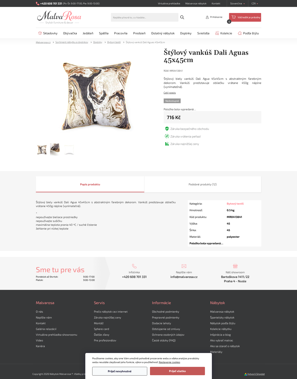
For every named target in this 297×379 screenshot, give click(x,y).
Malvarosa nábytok (195, 3)
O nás (39, 311)
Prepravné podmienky (165, 317)
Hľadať (182, 17)
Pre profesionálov (105, 340)
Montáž (99, 323)
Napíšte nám (44, 317)
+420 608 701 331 (134, 277)
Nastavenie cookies (169, 362)
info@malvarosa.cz (183, 277)
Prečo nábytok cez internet (111, 311)
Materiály (216, 351)
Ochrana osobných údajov (168, 334)
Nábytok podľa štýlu (222, 323)
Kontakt (216, 3)
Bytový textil (235, 203)
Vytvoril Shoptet (256, 373)
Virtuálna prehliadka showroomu (56, 334)
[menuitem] (48, 33)
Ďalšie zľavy (101, 334)
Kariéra (40, 346)
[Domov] (44, 42)
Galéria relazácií (46, 328)
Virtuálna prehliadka (169, 3)
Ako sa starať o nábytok (225, 346)
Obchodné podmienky (165, 311)
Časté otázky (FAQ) (164, 340)
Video (39, 340)
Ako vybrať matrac (221, 340)
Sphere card (101, 328)
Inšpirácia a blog (220, 334)
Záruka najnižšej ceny (107, 317)
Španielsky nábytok (222, 317)
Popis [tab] (83, 184)
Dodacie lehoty (161, 323)
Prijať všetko (177, 371)
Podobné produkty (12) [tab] (203, 184)
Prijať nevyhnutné (119, 371)
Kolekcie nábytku (220, 328)
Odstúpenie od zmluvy (166, 328)
